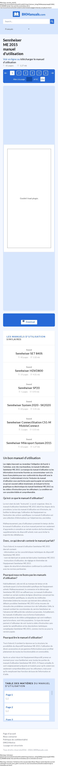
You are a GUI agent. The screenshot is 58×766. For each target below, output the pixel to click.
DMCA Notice (9, 742)
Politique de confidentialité (15, 739)
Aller (42, 79)
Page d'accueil (9, 734)
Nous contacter (10, 737)
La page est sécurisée (13, 745)
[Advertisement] (29, 115)
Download (30, 322)
